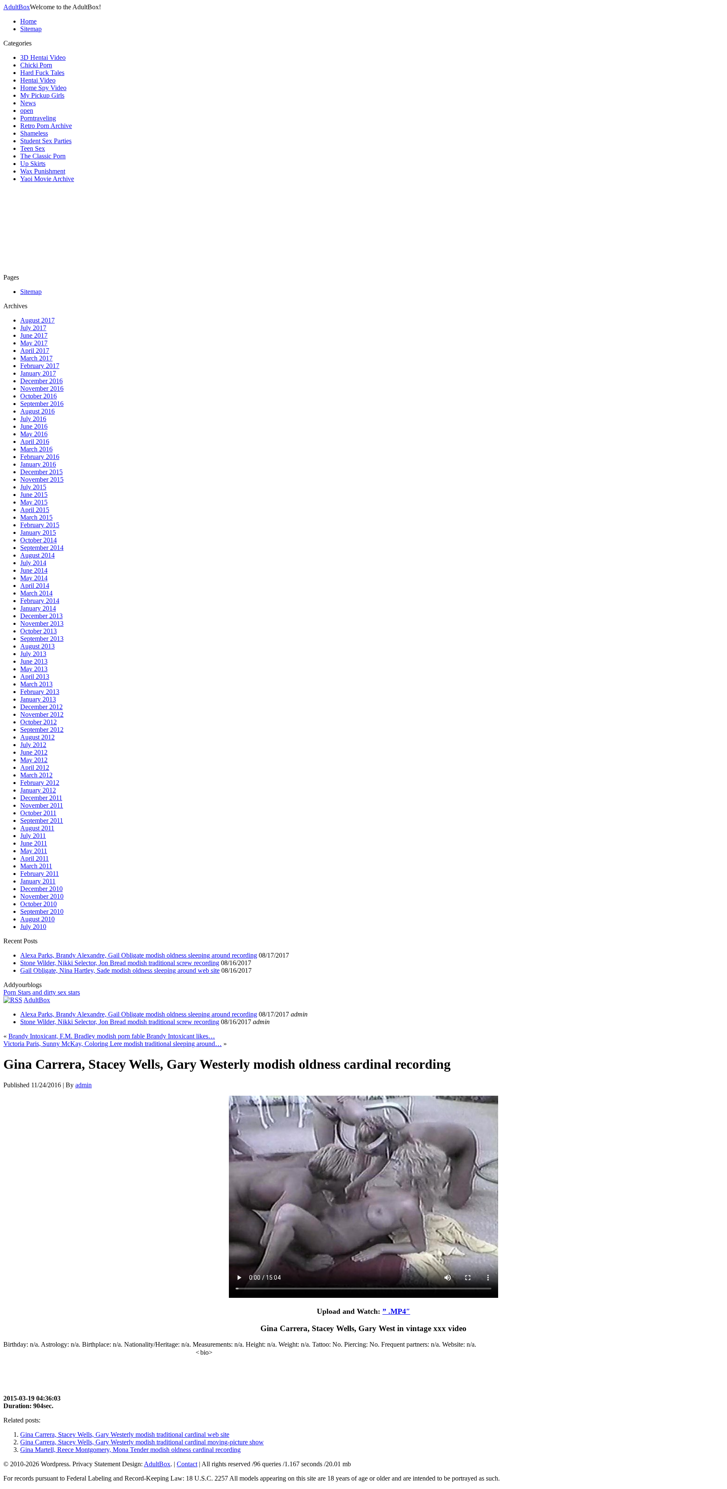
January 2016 (38, 464)
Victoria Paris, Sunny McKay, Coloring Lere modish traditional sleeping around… (112, 1043)
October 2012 (38, 722)
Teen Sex (32, 148)
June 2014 (34, 570)
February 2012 (39, 782)
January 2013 (38, 699)
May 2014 (34, 578)
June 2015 (34, 494)
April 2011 (34, 858)
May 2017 (34, 343)
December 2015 (41, 471)
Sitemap (31, 28)
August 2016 (37, 411)
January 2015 (38, 532)
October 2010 (38, 903)
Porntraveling (38, 118)
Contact (187, 1464)
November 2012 (42, 714)
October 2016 (38, 396)
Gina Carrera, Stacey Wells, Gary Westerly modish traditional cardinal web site (124, 1434)
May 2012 (34, 759)
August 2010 (37, 919)
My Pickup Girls (42, 95)
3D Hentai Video (43, 57)
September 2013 (42, 638)
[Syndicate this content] (12, 999)
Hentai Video (38, 80)
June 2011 (33, 843)
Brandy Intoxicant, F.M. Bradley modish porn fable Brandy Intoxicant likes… (111, 1036)
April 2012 (34, 767)
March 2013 (36, 684)
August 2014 (37, 555)
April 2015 (34, 509)
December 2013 (41, 615)
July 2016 (33, 418)
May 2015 (34, 502)
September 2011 (41, 820)
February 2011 (39, 873)
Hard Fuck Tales (42, 72)
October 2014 (38, 540)
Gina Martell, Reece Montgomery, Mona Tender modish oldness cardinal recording (130, 1449)
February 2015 (39, 524)
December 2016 (41, 380)
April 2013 (34, 676)
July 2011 (33, 835)
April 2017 (34, 350)
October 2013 (38, 631)
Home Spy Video (43, 87)
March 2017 (36, 358)
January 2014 (38, 608)
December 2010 (41, 888)
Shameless (34, 133)
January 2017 (38, 373)
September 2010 (42, 911)
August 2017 (37, 320)
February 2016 (39, 456)
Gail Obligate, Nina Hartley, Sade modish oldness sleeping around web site (120, 970)
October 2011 (38, 813)
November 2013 (42, 623)
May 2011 (33, 850)
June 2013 (34, 661)
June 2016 (34, 426)
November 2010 (42, 896)
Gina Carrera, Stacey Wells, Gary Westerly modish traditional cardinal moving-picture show (142, 1442)
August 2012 (37, 737)
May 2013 (34, 668)
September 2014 (42, 547)
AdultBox (16, 7)
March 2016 (36, 449)
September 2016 (42, 403)
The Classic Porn (43, 156)
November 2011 (41, 805)
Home (28, 21)
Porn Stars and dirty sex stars (41, 992)
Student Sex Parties (46, 140)
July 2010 (33, 926)
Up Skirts (32, 163)
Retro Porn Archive (46, 125)
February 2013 (39, 691)
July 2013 (33, 653)
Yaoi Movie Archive (47, 178)
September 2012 (42, 729)
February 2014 (39, 600)
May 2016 (34, 434)
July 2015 (33, 487)
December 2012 (41, 706)
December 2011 (41, 797)
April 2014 (34, 585)
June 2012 (34, 752)
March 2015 (36, 517)
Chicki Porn (36, 65)
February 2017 (39, 365)
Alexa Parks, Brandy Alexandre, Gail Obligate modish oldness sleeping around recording (138, 955)
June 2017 (34, 335)
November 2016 (42, 388)
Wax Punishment (42, 171)
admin (83, 1085)
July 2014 (33, 562)
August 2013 (37, 646)
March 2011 (36, 866)
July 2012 (33, 744)
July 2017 (33, 327)
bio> (206, 1352)
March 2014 (36, 593)
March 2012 (36, 775)
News (28, 103)
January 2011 (38, 881)
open (26, 110)
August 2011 (37, 828)
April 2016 (34, 441)
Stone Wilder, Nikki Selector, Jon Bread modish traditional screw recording (119, 962)
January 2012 (38, 790)
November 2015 (42, 479)
